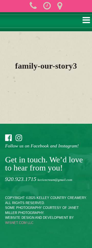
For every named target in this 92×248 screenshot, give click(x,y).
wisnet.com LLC (19, 223)
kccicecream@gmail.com (55, 180)
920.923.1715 (20, 179)
